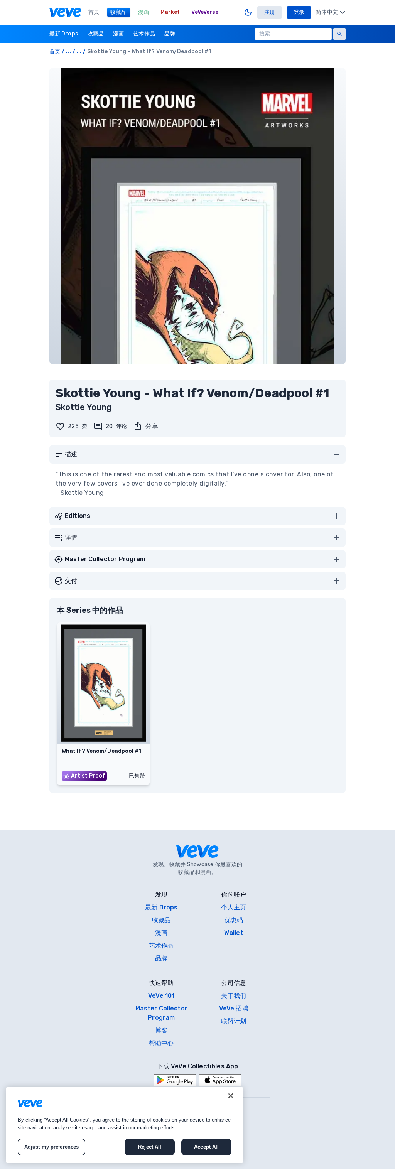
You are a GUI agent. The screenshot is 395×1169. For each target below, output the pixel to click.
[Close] (230, 1095)
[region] (124, 1125)
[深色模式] (248, 12)
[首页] (65, 12)
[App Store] (220, 1080)
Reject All (149, 1147)
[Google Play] (175, 1080)
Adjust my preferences (51, 1147)
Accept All (206, 1147)
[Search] (339, 34)
